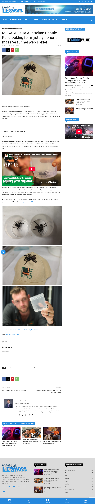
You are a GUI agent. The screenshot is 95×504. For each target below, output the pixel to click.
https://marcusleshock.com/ (22, 403)
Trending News (15, 20)
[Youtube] (91, 1)
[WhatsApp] (17, 50)
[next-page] (6, 449)
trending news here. (12, 335)
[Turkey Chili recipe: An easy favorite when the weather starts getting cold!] (31, 432)
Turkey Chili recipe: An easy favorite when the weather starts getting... (83, 101)
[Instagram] (79, 1)
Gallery (55, 20)
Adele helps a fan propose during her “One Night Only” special (48, 391)
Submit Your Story (26, 1)
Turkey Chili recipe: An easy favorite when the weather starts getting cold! (31, 441)
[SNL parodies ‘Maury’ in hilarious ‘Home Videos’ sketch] (52, 433)
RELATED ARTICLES (10, 423)
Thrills (27, 20)
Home (5, 20)
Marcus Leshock (8, 46)
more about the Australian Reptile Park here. (26, 330)
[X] (88, 1)
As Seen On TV (6, 28)
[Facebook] (76, 1)
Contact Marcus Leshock (39, 1)
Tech (36, 20)
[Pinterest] (85, 1)
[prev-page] (3, 449)
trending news (35, 367)
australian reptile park (19, 367)
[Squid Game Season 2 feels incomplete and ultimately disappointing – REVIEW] (11, 433)
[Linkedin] (82, 1)
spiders (28, 367)
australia (9, 367)
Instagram (46, 20)
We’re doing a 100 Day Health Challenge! (14, 390)
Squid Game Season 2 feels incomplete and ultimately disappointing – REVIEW (9, 443)
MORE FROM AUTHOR (26, 423)
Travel (12, 28)
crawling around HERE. (26, 202)
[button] (91, 20)
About (64, 20)
